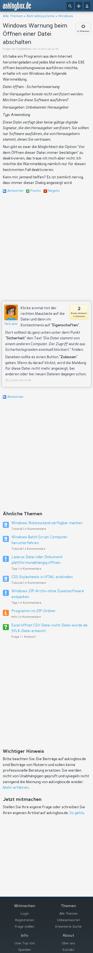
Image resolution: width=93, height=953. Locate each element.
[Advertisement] (46, 247)
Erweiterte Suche (68, 927)
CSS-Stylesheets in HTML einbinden (42, 577)
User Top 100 (24, 943)
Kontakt (68, 950)
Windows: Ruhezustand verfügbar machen (46, 523)
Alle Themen (13, 16)
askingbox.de (17, 6)
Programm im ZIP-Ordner (33, 611)
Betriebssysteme (41, 16)
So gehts (76, 813)
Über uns (68, 943)
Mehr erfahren (16, 788)
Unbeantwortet (68, 920)
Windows (65, 16)
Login (25, 914)
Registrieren (24, 920)
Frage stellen (24, 927)
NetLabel (11, 323)
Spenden (24, 950)
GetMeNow (23, 49)
